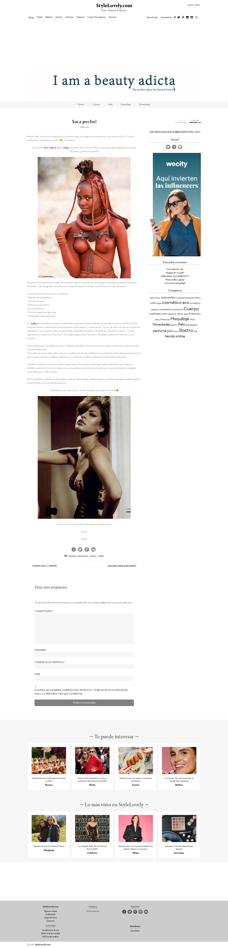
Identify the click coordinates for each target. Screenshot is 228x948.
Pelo (110, 104)
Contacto (50, 921)
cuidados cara (158, 313)
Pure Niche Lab (175, 269)
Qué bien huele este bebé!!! (121, 565)
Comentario (44, 611)
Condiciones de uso (50, 930)
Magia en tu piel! (175, 272)
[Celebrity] (92, 841)
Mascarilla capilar (175, 279)
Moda (39, 17)
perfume (159, 331)
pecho (93, 555)
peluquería (191, 324)
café (153, 303)
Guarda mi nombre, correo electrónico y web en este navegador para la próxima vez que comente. (81, 692)
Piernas (176, 331)
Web (37, 674)
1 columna (181, 120)
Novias (59, 17)
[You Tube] (192, 17)
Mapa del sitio (50, 918)
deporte (172, 313)
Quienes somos (50, 911)
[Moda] (92, 773)
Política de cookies (50, 937)
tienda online (175, 336)
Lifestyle (69, 17)
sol (195, 331)
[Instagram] (187, 17)
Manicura (165, 319)
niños (192, 319)
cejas (158, 303)
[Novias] (49, 773)
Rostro (81, 104)
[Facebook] (175, 17)
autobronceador (186, 297)
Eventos (112, 17)
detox (180, 313)
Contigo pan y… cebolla (44, 565)
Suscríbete (135, 931)
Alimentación (155, 298)
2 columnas (195, 120)
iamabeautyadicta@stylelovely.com (175, 131)
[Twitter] (179, 17)
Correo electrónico (50, 662)
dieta (186, 314)
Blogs (31, 17)
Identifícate (152, 17)
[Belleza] (179, 773)
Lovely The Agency (96, 17)
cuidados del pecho (77, 555)
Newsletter (166, 17)
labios (157, 319)
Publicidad (50, 914)
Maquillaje (126, 104)
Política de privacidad (50, 934)
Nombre (41, 650)
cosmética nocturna (171, 309)
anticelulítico (169, 297)
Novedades (144, 104)
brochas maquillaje (175, 283)
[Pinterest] (183, 17)
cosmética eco (175, 302)
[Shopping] (49, 841)
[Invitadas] (179, 841)
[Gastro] (135, 773)
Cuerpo (96, 104)
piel (169, 331)
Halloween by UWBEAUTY (175, 276)
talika (101, 555)
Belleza (48, 17)
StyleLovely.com (114, 5)
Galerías (80, 17)
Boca (197, 297)
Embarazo (195, 313)
